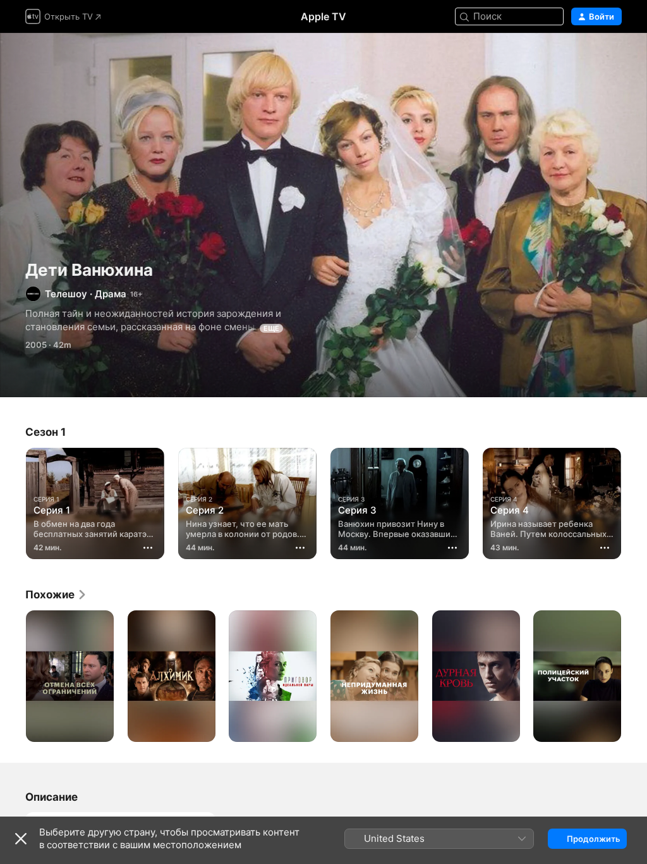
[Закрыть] (21, 838)
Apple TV (323, 16)
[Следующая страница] (634, 501)
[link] (56, 595)
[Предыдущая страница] (12, 501)
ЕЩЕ (271, 328)
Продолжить (593, 839)
